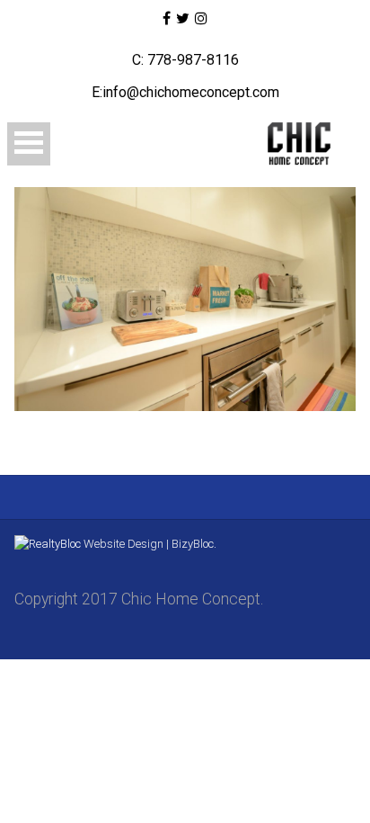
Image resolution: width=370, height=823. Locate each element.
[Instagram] (201, 19)
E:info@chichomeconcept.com (185, 92)
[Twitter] (182, 19)
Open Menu (28, 143)
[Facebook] (165, 19)
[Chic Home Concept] (286, 143)
